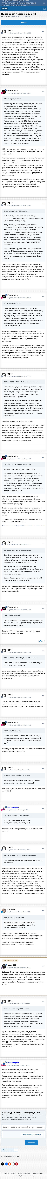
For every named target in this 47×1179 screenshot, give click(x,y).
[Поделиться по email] (13, 1163)
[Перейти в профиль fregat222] (4, 966)
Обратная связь (24, 1173)
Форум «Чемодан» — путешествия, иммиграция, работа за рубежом (19, 3)
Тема (13, 1173)
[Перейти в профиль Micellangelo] (4, 808)
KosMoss (11, 909)
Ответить (23, 23)
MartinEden (12, 90)
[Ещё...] (43, 31)
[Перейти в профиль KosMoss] (4, 911)
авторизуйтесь (25, 1117)
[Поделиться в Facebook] (6, 1163)
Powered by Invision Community (23, 1176)
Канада (27, 16)
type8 (8, 16)
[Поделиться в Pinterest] (16, 1163)
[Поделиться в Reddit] (9, 1163)
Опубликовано (19, 33)
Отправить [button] (31, 1143)
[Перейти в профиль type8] (4, 32)
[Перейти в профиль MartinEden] (4, 92)
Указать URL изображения (32, 1134)
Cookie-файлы (38, 1173)
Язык (6, 1173)
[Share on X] (2, 1163)
